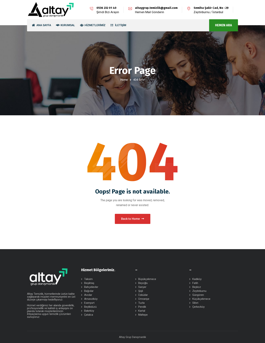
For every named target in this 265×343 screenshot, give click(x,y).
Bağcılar (89, 291)
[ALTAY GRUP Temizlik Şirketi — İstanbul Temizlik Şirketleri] (51, 9)
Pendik (142, 306)
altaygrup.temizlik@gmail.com (156, 8)
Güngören (198, 295)
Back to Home (130, 218)
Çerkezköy (198, 306)
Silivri (195, 302)
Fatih (195, 283)
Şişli (140, 291)
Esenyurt (89, 302)
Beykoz (196, 287)
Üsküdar (143, 295)
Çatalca (88, 314)
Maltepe (143, 314)
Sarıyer (142, 287)
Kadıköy (197, 279)
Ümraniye (143, 298)
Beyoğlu (143, 283)
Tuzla (141, 302)
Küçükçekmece (201, 298)
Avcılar (88, 295)
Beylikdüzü (90, 306)
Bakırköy (89, 310)
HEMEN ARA (223, 25)
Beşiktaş (89, 283)
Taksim (88, 279)
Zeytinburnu (199, 291)
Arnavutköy (91, 298)
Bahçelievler (91, 287)
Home (124, 79)
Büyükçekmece (147, 279)
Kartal (141, 310)
